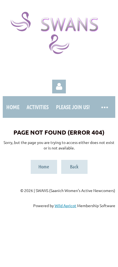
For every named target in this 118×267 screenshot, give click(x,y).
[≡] (104, 107)
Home (43, 166)
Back (74, 166)
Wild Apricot (65, 205)
